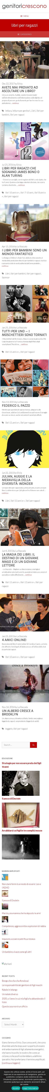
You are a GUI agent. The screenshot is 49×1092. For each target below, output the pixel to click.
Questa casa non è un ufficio (15, 1006)
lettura (8, 110)
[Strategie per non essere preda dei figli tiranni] (21, 794)
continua (15, 103)
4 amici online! (14, 640)
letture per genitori (21, 110)
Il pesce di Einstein (11, 798)
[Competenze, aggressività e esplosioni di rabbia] (5, 920)
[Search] (33, 745)
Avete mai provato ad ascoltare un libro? (20, 89)
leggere (8, 728)
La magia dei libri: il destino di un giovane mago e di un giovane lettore (20, 560)
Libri (33, 110)
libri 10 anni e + (12, 192)
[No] (46, 1080)
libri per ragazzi (17, 114)
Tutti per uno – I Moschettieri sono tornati (24, 333)
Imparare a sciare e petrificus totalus (18, 939)
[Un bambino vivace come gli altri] (5, 946)
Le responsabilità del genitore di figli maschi (22, 985)
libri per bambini (18, 273)
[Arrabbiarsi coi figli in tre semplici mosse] (21, 857)
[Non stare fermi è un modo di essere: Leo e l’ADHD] (5, 878)
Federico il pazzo (16, 406)
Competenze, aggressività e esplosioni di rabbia (24, 926)
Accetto (16, 1088)
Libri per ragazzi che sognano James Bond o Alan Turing (20, 172)
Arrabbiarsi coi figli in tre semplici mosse (22, 830)
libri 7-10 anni (26, 192)
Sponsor (6, 277)
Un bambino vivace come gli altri (17, 952)
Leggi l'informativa (30, 1088)
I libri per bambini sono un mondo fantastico (24, 252)
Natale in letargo (9, 989)
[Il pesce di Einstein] (21, 826)
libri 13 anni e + (27, 582)
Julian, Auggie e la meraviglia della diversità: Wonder (17, 480)
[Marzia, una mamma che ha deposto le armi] (5, 907)
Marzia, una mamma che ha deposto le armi (21, 913)
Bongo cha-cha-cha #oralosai (15, 980)
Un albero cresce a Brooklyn (17, 712)
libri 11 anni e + (12, 352)
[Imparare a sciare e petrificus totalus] (5, 933)
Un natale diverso (10, 994)
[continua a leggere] (11, 1063)
